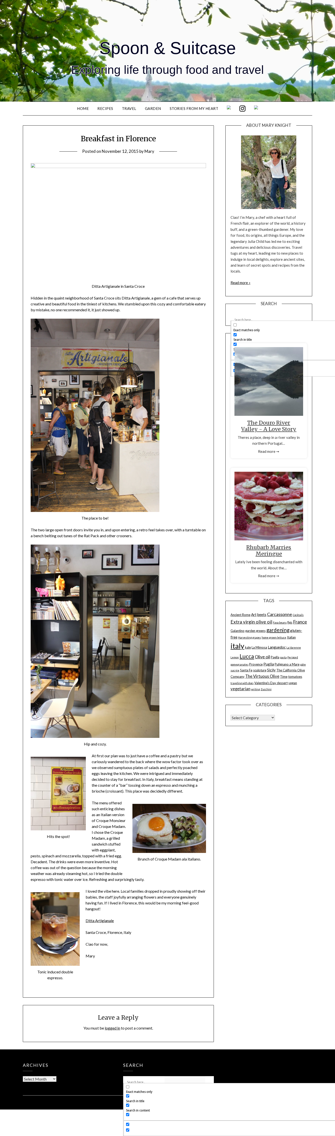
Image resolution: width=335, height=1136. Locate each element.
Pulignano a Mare (287, 664)
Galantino (238, 631)
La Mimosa (259, 647)
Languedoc (277, 647)
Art (254, 614)
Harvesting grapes (249, 637)
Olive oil (262, 656)
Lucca (247, 656)
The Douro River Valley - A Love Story (268, 425)
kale (248, 647)
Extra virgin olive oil (251, 622)
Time (283, 677)
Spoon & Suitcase (167, 48)
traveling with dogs (242, 683)
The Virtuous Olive (262, 676)
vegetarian (240, 688)
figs (289, 622)
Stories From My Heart (194, 108)
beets (261, 614)
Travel (129, 108)
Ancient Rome (240, 615)
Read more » (240, 282)
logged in (112, 1028)
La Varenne (293, 647)
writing (255, 689)
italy (237, 645)
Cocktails (298, 614)
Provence (256, 664)
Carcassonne (279, 614)
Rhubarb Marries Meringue (268, 550)
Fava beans (280, 622)
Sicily (271, 670)
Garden (153, 108)
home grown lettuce (274, 637)
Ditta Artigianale (100, 920)
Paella (275, 657)
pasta (283, 657)
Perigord (292, 657)
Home (83, 108)
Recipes (105, 108)
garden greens (255, 631)
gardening (277, 630)
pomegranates (239, 664)
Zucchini (266, 689)
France (300, 622)
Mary (149, 151)
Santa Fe (246, 670)
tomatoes (295, 677)
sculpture (259, 670)
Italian (291, 637)
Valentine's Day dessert (271, 683)
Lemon (235, 657)
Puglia (268, 664)
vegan (292, 683)
